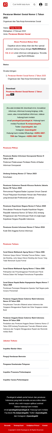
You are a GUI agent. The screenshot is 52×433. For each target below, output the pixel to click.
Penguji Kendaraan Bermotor (14, 356)
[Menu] (46, 4)
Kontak (45, 425)
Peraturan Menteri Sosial (19, 34)
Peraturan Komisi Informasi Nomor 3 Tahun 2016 (24, 227)
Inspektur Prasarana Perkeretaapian (17, 372)
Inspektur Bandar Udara (12, 349)
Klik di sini (9, 53)
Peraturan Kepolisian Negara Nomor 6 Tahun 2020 (24, 206)
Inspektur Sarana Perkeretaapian (16, 380)
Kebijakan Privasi (33, 425)
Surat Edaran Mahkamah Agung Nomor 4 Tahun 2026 (24, 252)
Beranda (7, 425)
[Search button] (34, 4)
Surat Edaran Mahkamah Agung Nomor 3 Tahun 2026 (24, 268)
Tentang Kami (18, 425)
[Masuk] (40, 4)
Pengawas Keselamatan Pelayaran (16, 364)
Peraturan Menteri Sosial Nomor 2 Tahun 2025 (27, 76)
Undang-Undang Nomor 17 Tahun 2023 (20, 174)
